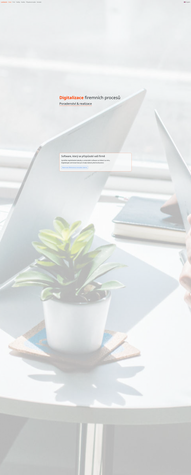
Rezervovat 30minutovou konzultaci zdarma (74, 167)
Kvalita (23, 2)
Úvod (9, 2)
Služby (18, 2)
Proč (14, 2)
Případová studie (31, 2)
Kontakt (39, 2)
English (188, 2)
